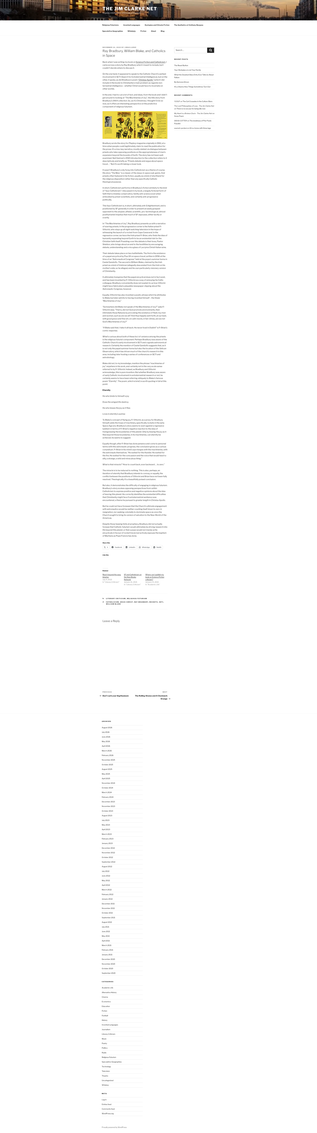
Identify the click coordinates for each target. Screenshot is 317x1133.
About (153, 31)
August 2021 (107, 922)
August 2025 (107, 769)
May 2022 (106, 880)
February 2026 (107, 755)
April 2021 (106, 941)
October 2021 (107, 913)
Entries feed (106, 1104)
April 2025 (106, 778)
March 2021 (106, 945)
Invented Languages (131, 25)
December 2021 (108, 904)
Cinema (105, 997)
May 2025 (106, 774)
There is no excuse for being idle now (191, 109)
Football (105, 1016)
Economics (106, 1002)
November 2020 (108, 964)
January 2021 (107, 955)
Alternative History (109, 992)
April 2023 (106, 829)
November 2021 (108, 908)
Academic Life (107, 988)
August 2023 (107, 815)
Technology (106, 1066)
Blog (163, 31)
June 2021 (106, 931)
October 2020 (107, 968)
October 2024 (107, 788)
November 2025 (108, 760)
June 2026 (106, 737)
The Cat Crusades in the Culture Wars (197, 101)
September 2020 (109, 973)
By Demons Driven (181, 82)
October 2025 (107, 765)
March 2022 (107, 890)
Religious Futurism (137, 598)
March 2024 (107, 792)
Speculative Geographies (112, 31)
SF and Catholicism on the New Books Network (133, 577)
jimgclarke (130, 47)
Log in (104, 1100)
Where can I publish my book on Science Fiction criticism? (154, 577)
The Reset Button (181, 65)
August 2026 (107, 727)
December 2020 (108, 959)
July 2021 (105, 927)
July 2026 (105, 732)
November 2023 (108, 806)
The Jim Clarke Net (130, 8)
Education (106, 1006)
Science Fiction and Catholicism (150, 62)
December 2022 (108, 848)
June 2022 (106, 876)
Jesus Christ (126, 602)
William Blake (113, 604)
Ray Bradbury (141, 602)
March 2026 (107, 751)
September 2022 (108, 862)
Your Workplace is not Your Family (187, 70)
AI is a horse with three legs (200, 128)
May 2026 (106, 741)
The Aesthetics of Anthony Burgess (188, 25)
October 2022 (107, 857)
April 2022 (106, 885)
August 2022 (107, 866)
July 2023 (105, 820)
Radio (104, 1053)
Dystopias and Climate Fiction (157, 25)
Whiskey (105, 1085)
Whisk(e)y (132, 31)
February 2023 (107, 839)
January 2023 (107, 843)
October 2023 (107, 811)
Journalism (106, 1029)
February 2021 (107, 950)
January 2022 (107, 899)
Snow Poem (179, 116)
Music (104, 1039)
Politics (104, 1048)
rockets (153, 602)
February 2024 (107, 797)
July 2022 (105, 871)
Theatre (105, 1076)
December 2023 (108, 802)
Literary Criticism (116, 598)
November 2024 (108, 783)
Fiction (143, 31)
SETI (161, 602)
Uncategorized (107, 1080)
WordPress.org (108, 1113)
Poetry (104, 1043)
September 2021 (108, 917)
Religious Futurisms (110, 25)
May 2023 (106, 825)
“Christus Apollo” (146, 80)
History (104, 1020)
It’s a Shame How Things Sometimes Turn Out (192, 87)
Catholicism (112, 602)
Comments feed (108, 1109)
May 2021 (106, 936)
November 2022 (108, 853)
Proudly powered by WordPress (114, 1127)
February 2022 (107, 894)
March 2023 (107, 834)
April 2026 (106, 746)
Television (106, 1071)
